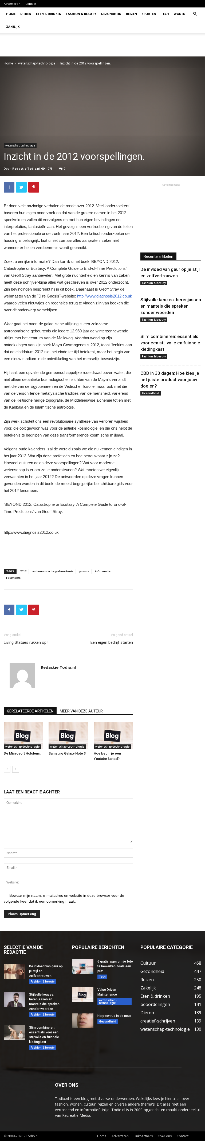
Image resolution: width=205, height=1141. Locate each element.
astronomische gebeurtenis (52, 571)
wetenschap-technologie (36, 63)
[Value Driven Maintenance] (82, 994)
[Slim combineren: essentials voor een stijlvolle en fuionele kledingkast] (14, 1032)
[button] (194, 14)
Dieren (25, 14)
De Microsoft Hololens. (22, 753)
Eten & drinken (48, 14)
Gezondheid (111, 14)
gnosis (84, 571)
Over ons (165, 1136)
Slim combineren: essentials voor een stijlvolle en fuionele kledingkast (170, 343)
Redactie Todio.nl (26, 168)
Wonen (180, 14)
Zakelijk (12, 26)
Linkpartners (143, 1136)
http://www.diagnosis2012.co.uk (104, 296)
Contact (30, 4)
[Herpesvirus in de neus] (82, 1020)
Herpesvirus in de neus (114, 1016)
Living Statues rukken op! (26, 642)
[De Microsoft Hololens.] (23, 735)
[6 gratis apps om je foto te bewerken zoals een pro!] (82, 966)
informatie (103, 571)
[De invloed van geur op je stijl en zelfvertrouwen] (14, 971)
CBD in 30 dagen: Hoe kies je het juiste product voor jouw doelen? (169, 379)
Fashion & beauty (81, 14)
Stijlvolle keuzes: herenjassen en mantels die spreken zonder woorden (170, 306)
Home (10, 14)
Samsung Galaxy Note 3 (67, 753)
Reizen (131, 14)
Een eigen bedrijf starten (111, 642)
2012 (23, 571)
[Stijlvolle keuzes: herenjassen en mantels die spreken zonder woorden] (14, 999)
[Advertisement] (138, 45)
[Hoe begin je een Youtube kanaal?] (113, 735)
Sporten (149, 14)
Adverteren (12, 4)
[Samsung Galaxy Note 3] (68, 735)
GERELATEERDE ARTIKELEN (30, 711)
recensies (13, 578)
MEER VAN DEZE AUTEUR (81, 711)
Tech (165, 14)
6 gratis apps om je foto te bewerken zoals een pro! (115, 966)
